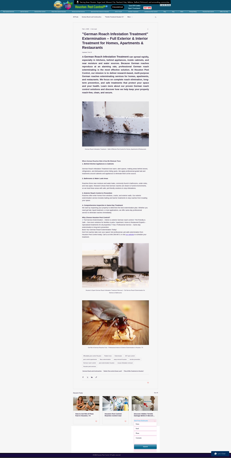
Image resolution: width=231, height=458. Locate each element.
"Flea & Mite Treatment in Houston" (134, 371)
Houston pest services (89, 366)
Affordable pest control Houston (92, 356)
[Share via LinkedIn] (92, 377)
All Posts (75, 17)
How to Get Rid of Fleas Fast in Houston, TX (84, 415)
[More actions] (148, 29)
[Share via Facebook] (83, 377)
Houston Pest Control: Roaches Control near (113, 415)
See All (156, 392)
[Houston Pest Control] (86, 403)
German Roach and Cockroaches (91, 17)
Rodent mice (108, 356)
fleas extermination (105, 359)
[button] (155, 17)
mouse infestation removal (125, 363)
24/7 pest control (130, 356)
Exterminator (118, 356)
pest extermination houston (106, 363)
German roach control (89, 363)
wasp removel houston (120, 359)
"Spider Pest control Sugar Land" (112, 371)
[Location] (77, 2)
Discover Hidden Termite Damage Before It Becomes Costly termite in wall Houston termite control (144, 415)
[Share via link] (96, 377)
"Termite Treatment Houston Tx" (114, 17)
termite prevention (135, 359)
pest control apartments (90, 359)
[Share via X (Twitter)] (87, 377)
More (129, 17)
